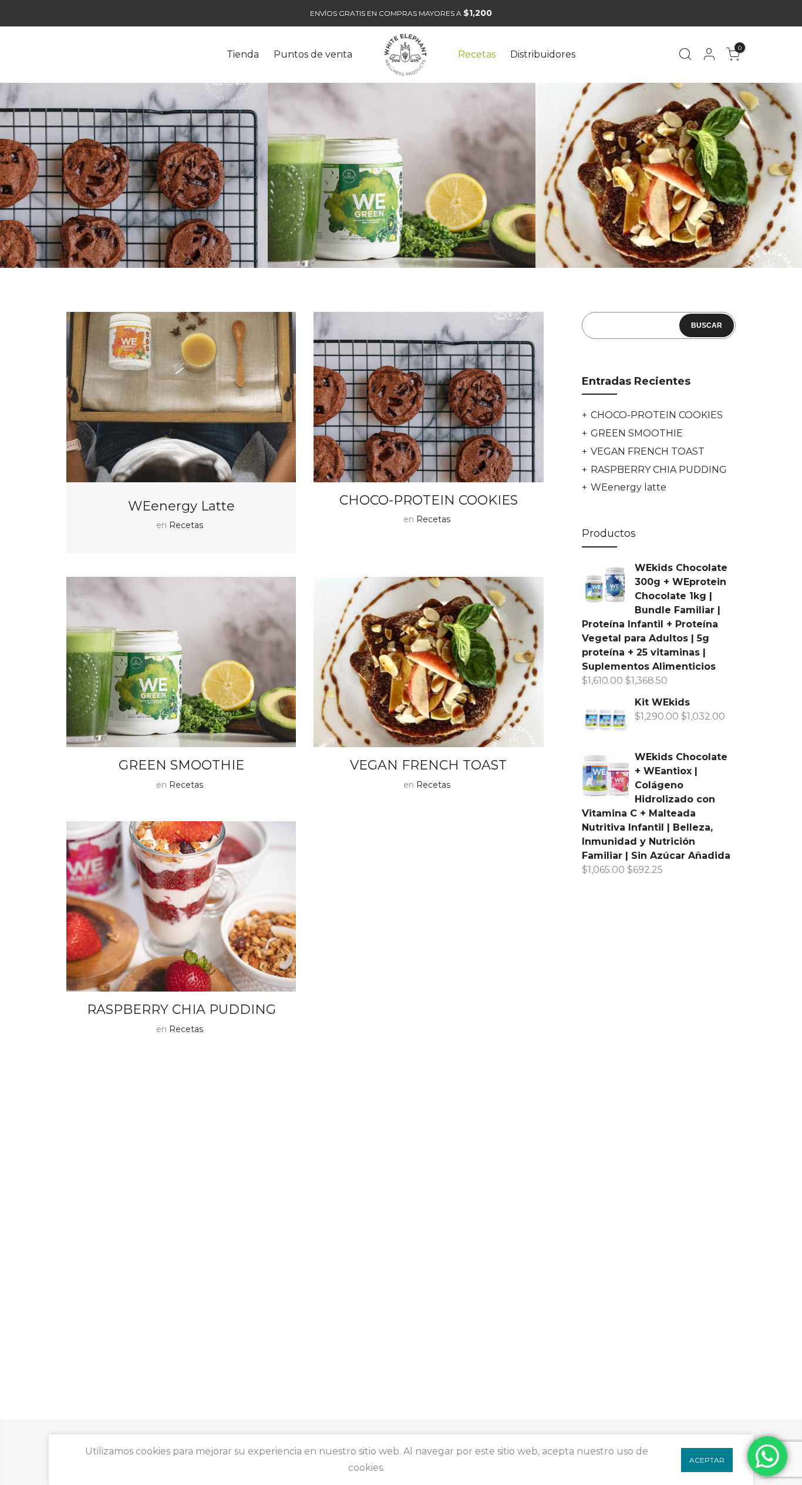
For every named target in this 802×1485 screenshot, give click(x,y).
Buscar (706, 325)
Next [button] (781, 179)
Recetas (477, 54)
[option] (134, 175)
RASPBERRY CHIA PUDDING (181, 1009)
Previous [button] (20, 179)
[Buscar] (685, 54)
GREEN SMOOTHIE (181, 765)
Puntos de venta (313, 54)
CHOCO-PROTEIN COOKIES (428, 500)
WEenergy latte (181, 506)
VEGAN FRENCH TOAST (428, 765)
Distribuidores (542, 54)
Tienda (243, 54)
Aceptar (707, 1460)
